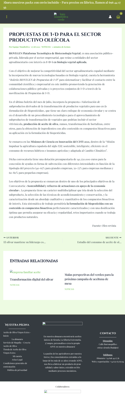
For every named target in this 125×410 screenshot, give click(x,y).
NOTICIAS (46, 47)
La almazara (17, 339)
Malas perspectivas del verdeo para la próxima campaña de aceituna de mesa (89, 279)
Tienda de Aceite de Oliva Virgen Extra (14, 351)
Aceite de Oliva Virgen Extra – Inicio (17, 334)
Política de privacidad (17, 370)
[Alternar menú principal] (6, 16)
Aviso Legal (17, 359)
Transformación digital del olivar (31, 279)
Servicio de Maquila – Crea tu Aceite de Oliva (16, 344)
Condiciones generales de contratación (15, 365)
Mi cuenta (17, 356)
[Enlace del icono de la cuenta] (110, 16)
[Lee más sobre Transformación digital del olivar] (25, 271)
